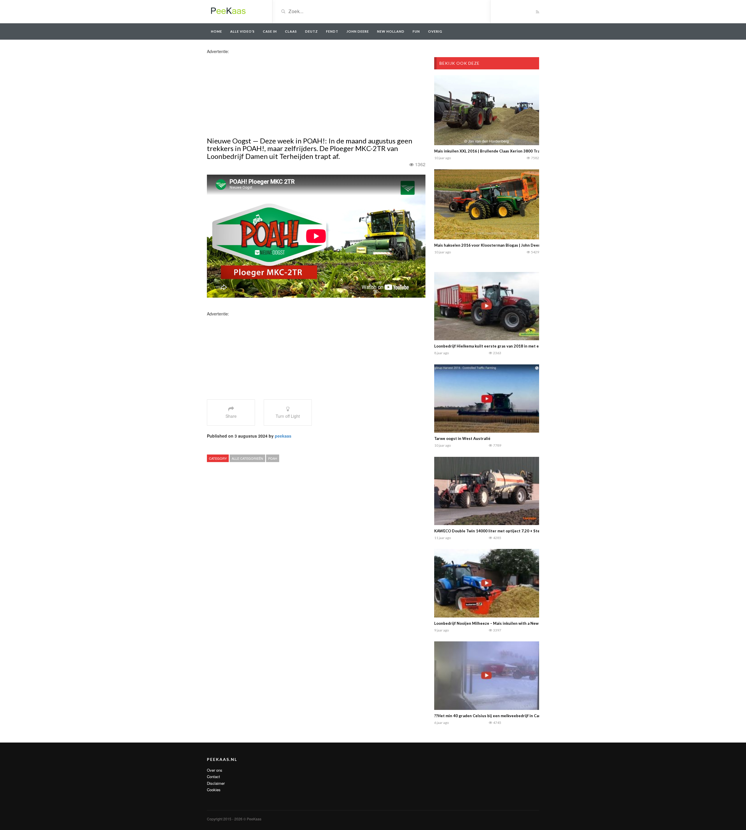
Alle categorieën (247, 458)
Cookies (214, 789)
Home (216, 31)
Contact (213, 776)
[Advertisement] (253, 95)
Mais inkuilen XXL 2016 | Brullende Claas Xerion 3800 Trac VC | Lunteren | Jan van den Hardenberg (524, 151)
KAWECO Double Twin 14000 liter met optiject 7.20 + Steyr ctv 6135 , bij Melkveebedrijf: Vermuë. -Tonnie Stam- (537, 531)
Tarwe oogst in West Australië (462, 438)
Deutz (311, 31)
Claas (291, 31)
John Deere (357, 31)
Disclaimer (216, 783)
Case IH (270, 31)
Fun (416, 31)
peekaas (283, 436)
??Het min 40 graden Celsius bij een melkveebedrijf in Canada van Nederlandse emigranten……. (521, 715)
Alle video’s (242, 31)
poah (272, 458)
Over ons (214, 770)
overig (435, 31)
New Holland (390, 31)
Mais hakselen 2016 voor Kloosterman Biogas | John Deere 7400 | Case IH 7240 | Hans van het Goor (525, 245)
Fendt (332, 31)
